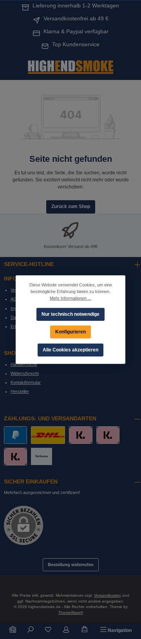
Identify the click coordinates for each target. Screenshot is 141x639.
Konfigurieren (70, 331)
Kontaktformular (26, 382)
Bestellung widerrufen (71, 564)
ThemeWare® (70, 612)
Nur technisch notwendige (70, 314)
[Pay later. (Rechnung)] (15, 456)
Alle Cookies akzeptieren (70, 349)
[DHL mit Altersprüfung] (48, 435)
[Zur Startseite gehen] (70, 66)
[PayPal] (15, 435)
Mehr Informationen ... (70, 297)
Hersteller (20, 391)
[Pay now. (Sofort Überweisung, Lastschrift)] (107, 435)
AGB (15, 299)
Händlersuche (24, 364)
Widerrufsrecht (25, 373)
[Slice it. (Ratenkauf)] (80, 435)
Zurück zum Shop (70, 206)
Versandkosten (107, 595)
